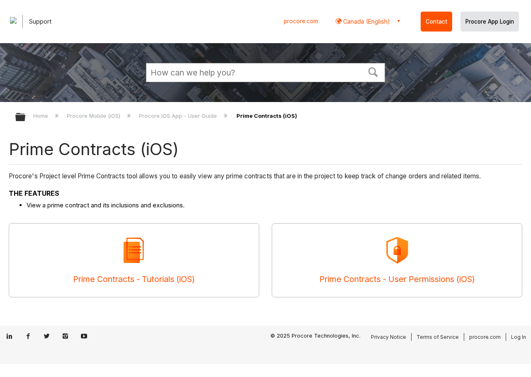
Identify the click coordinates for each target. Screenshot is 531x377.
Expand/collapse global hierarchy (25, 118)
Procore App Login (489, 21)
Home (41, 115)
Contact (436, 21)
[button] (373, 71)
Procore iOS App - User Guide (179, 115)
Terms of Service (438, 337)
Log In (518, 337)
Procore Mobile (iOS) (94, 115)
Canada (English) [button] (365, 21)
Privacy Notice (388, 337)
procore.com (301, 21)
